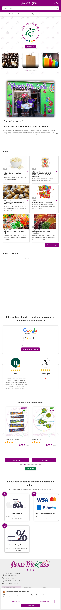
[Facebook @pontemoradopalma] (27, 570)
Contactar (41, 14)
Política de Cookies (8, 597)
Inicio (3, 14)
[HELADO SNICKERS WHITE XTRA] (44, 422)
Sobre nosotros (22, 14)
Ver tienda (30, 468)
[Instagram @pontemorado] (30, 570)
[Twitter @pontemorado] (33, 570)
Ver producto (17, 460)
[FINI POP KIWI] (17, 422)
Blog (32, 14)
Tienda (11, 14)
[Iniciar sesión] (54, 3)
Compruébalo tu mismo (30, 349)
